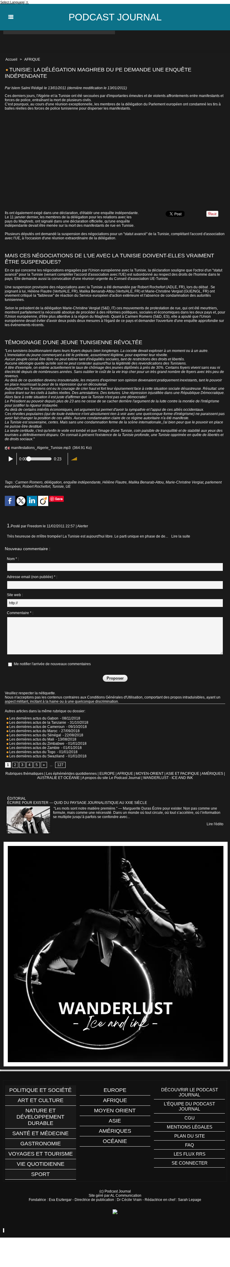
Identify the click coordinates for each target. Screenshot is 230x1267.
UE (68, 486)
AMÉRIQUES (212, 773)
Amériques (115, 1131)
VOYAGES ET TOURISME (40, 1154)
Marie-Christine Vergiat (184, 482)
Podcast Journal (115, 17)
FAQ (189, 1144)
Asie (115, 1121)
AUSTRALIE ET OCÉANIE (58, 778)
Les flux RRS (189, 1153)
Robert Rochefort (36, 486)
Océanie (115, 1141)
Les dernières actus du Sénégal (34, 735)
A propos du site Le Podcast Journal (111, 778)
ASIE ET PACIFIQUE (182, 773)
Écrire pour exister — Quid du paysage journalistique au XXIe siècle (77, 803)
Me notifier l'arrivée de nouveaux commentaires (52, 664)
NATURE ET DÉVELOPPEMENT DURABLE (40, 1117)
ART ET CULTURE (40, 1100)
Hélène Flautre (114, 482)
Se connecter (190, 1162)
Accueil (11, 59)
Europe (115, 1090)
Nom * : (13, 559)
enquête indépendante (82, 482)
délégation (53, 482)
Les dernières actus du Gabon (33, 718)
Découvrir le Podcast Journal (189, 1092)
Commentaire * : (20, 613)
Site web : (15, 595)
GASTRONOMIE (40, 1144)
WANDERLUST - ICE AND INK (168, 778)
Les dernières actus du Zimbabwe (36, 743)
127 (60, 765)
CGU (189, 1117)
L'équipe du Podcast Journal (189, 1106)
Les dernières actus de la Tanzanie (37, 722)
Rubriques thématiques (24, 773)
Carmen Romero (29, 482)
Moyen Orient (115, 1111)
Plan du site (189, 1135)
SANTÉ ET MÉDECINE (40, 1133)
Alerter (82, 526)
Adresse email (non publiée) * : (32, 577)
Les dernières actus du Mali (31, 739)
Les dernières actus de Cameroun (36, 727)
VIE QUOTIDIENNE (40, 1164)
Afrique (115, 1100)
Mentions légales (189, 1126)
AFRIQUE (32, 59)
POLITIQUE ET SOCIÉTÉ (40, 1090)
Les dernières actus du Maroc (33, 731)
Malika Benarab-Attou (146, 482)
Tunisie (58, 486)
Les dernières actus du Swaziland (36, 756)
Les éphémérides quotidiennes (71, 773)
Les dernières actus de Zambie (34, 748)
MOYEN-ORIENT (150, 773)
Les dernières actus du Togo (31, 752)
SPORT (40, 1174)
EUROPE (107, 773)
